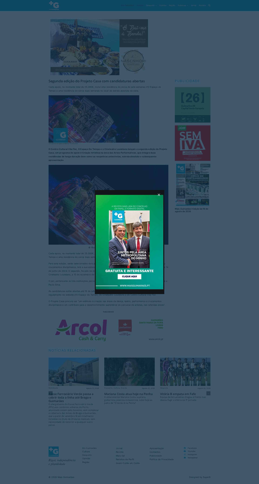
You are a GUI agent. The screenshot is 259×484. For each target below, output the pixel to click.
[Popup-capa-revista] (129, 196)
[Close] (159, 195)
